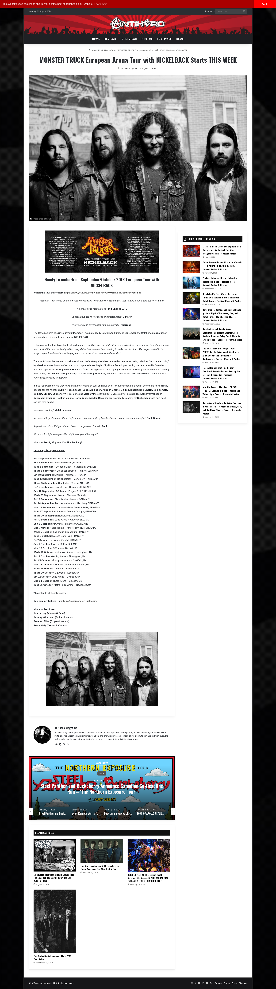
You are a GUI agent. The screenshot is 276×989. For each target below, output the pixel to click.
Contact (218, 983)
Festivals (164, 39)
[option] (102, 788)
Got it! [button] (264, 4)
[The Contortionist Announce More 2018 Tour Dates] (55, 921)
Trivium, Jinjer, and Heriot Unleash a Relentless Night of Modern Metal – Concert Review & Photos (220, 281)
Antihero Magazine (128, 68)
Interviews (129, 39)
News (180, 39)
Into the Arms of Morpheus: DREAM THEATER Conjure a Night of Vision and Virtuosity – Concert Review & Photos (221, 390)
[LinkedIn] (68, 744)
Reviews (110, 39)
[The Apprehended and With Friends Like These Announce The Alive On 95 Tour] (101, 851)
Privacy (227, 983)
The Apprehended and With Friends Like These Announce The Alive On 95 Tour (99, 867)
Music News (104, 50)
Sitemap (243, 983)
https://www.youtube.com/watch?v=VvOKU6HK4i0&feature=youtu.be (102, 292)
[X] (64, 744)
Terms (234, 983)
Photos (147, 39)
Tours (113, 50)
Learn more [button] (100, 4)
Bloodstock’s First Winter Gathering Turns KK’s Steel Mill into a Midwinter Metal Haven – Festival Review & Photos (222, 297)
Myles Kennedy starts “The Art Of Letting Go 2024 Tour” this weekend (102, 788)
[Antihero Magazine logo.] (138, 25)
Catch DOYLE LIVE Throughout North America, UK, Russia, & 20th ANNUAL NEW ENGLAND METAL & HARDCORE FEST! (148, 878)
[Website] (56, 744)
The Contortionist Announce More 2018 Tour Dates (52, 957)
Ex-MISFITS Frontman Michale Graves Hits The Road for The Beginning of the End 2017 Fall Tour (54, 877)
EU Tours (102, 773)
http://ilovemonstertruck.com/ (80, 601)
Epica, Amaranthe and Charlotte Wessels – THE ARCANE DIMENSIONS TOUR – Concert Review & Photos (222, 266)
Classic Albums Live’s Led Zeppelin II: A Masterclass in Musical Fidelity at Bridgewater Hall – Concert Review (222, 250)
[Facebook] (60, 744)
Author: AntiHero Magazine (125, 739)
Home (96, 39)
